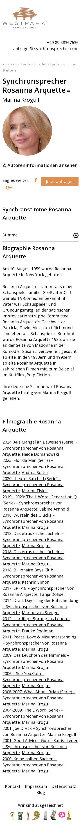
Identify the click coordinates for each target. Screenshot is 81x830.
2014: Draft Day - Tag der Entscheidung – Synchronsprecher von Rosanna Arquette (40, 606)
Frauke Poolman (37, 630)
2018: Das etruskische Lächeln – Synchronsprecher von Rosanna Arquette (33, 539)
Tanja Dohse (51, 594)
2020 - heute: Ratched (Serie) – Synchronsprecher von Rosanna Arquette (32, 484)
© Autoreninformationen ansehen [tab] (40, 165)
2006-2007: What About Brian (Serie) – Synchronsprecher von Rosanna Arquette (38, 698)
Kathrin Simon (36, 582)
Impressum (36, 786)
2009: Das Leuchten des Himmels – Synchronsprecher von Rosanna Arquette (35, 661)
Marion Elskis (34, 490)
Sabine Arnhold (54, 509)
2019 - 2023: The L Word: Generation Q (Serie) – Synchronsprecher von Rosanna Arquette (39, 503)
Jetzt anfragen (60, 181)
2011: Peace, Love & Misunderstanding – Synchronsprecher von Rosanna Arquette (39, 643)
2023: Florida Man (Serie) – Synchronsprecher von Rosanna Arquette (32, 466)
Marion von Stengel (40, 612)
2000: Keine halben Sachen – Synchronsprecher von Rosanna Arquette (32, 765)
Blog (40, 792)
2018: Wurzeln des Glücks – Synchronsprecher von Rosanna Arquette (32, 521)
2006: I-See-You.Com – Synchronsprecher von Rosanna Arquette (32, 679)
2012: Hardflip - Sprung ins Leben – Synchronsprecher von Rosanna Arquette (36, 624)
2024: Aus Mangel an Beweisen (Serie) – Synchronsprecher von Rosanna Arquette (40, 448)
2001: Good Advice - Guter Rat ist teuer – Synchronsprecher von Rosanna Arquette (40, 746)
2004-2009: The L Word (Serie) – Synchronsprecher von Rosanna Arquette (32, 716)
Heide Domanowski (40, 454)
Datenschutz (64, 786)
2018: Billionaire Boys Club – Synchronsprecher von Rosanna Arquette (32, 576)
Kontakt (12, 786)
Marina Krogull (36, 527)
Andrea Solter (35, 472)
